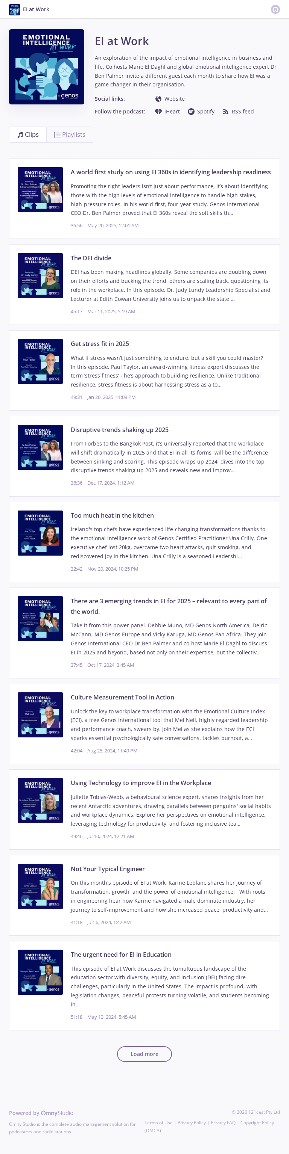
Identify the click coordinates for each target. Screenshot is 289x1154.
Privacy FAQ (223, 1122)
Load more (144, 1053)
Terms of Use (158, 1122)
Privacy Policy (192, 1122)
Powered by (25, 1112)
